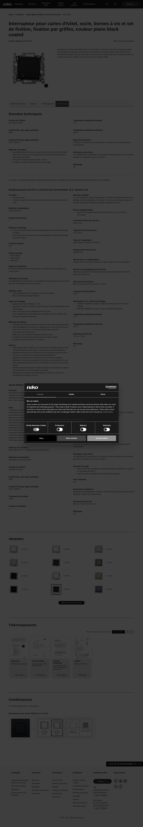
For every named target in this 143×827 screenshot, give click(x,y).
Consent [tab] (40, 394)
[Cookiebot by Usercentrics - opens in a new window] (107, 387)
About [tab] (103, 394)
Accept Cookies (101, 438)
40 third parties (43, 419)
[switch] (60, 429)
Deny (41, 438)
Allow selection (71, 438)
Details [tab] (71, 394)
